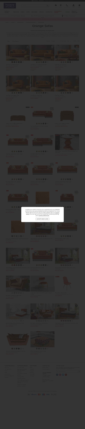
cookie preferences (44, 215)
